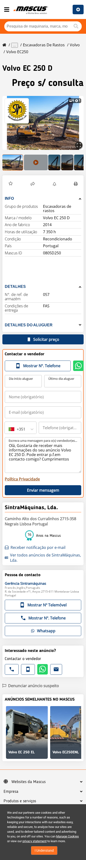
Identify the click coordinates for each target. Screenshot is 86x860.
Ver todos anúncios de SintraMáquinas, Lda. (45, 557)
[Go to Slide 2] (36, 162)
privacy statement (34, 841)
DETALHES (15, 287)
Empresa (11, 791)
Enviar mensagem (43, 490)
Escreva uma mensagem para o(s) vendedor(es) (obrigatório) (43, 440)
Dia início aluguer (21, 378)
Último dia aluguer (61, 378)
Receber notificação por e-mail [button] (38, 547)
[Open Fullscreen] (78, 145)
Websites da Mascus (28, 782)
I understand (44, 850)
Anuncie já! (78, 9)
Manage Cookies (67, 836)
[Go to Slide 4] (67, 162)
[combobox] (9, 429)
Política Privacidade (22, 479)
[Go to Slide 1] (12, 162)
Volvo (75, 45)
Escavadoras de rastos (44, 45)
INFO (9, 198)
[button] (10, 184)
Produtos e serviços (20, 801)
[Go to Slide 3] (54, 162)
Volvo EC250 (17, 51)
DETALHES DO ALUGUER (29, 325)
